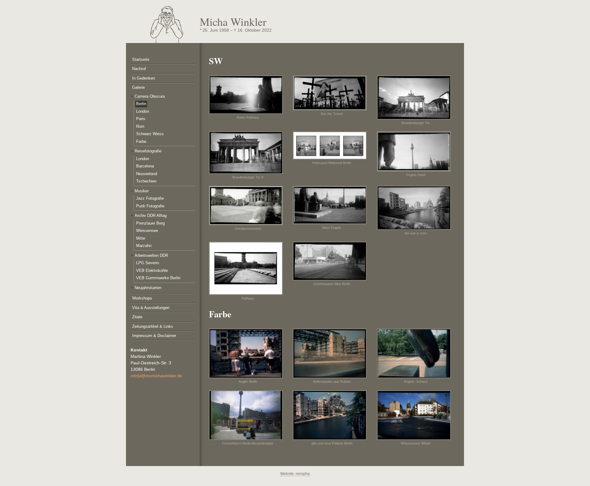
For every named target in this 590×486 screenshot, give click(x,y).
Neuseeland (146, 173)
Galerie (138, 87)
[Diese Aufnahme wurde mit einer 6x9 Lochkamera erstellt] (416, 151)
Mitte (140, 238)
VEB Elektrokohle (152, 270)
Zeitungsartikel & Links (152, 326)
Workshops (142, 298)
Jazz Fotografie (150, 198)
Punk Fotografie (150, 206)
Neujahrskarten (148, 287)
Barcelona (145, 166)
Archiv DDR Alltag (151, 215)
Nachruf (139, 68)
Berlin (141, 103)
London (142, 111)
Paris (140, 118)
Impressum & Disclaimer (154, 335)
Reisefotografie (148, 151)
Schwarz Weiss (150, 133)
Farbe (141, 141)
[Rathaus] (248, 268)
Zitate (137, 317)
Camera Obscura (150, 96)
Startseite (140, 59)
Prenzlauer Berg (150, 223)
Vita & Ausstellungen (150, 307)
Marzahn (143, 245)
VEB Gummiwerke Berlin (158, 278)
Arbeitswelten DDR (151, 255)
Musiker (142, 191)
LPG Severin (147, 263)
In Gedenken (143, 78)
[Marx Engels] (332, 205)
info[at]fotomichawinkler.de (156, 375)
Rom (140, 126)
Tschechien (146, 181)
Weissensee (147, 230)
